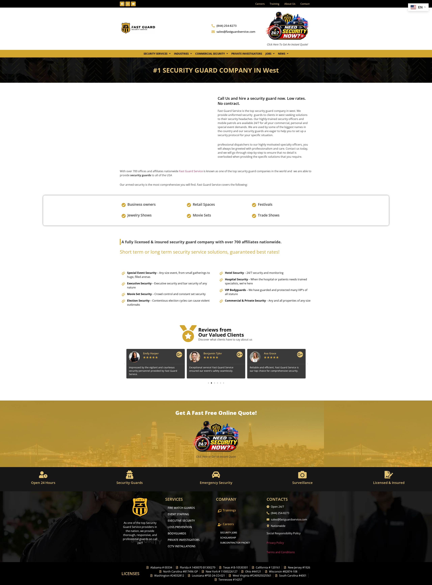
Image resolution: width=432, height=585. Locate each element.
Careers (260, 3)
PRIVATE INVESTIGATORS (184, 540)
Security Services (155, 53)
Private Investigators (246, 53)
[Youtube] (133, 4)
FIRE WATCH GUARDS (181, 508)
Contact (305, 3)
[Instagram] (127, 4)
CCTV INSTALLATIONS (181, 546)
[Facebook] (122, 4)
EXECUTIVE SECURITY (181, 520)
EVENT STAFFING (178, 514)
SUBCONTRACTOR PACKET (235, 542)
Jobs (268, 53)
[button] (157, 53)
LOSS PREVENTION (180, 527)
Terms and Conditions (281, 552)
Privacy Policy (275, 543)
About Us (289, 3)
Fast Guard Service (190, 171)
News (281, 53)
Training (274, 3)
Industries (181, 53)
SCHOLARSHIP (228, 537)
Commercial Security (210, 53)
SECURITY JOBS (228, 532)
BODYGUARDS (177, 533)
